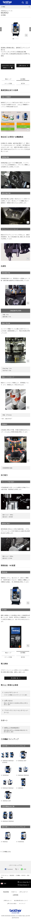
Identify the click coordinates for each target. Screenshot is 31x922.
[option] (15, 29)
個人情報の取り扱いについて (21, 900)
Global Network (23, 885)
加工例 (23, 83)
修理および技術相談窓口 (11, 728)
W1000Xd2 (5, 775)
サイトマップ (22, 903)
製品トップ (8, 79)
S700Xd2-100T (22, 760)
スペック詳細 (8, 83)
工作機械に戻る (6, 851)
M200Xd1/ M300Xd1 (8, 821)
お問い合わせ (22, 65)
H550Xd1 (5, 841)
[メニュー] (27, 2)
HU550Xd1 (21, 841)
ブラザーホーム (4, 875)
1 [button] (13, 38)
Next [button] (30, 29)
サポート (14, 892)
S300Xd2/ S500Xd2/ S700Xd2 (8, 761)
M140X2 (24, 875)
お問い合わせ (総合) (11, 903)
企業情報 (15, 895)
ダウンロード (23, 892)
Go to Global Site (24, 882)
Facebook (10, 869)
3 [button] (16, 38)
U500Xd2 (20, 788)
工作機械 (3, 6)
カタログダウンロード (11, 692)
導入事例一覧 (15, 678)
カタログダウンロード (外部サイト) (8, 66)
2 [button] (14, 38)
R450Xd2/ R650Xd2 (7, 788)
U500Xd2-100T (6, 800)
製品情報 (12, 875)
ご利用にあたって (7, 900)
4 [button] (17, 38)
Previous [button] (1, 29)
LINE (24, 869)
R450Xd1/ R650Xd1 (23, 775)
